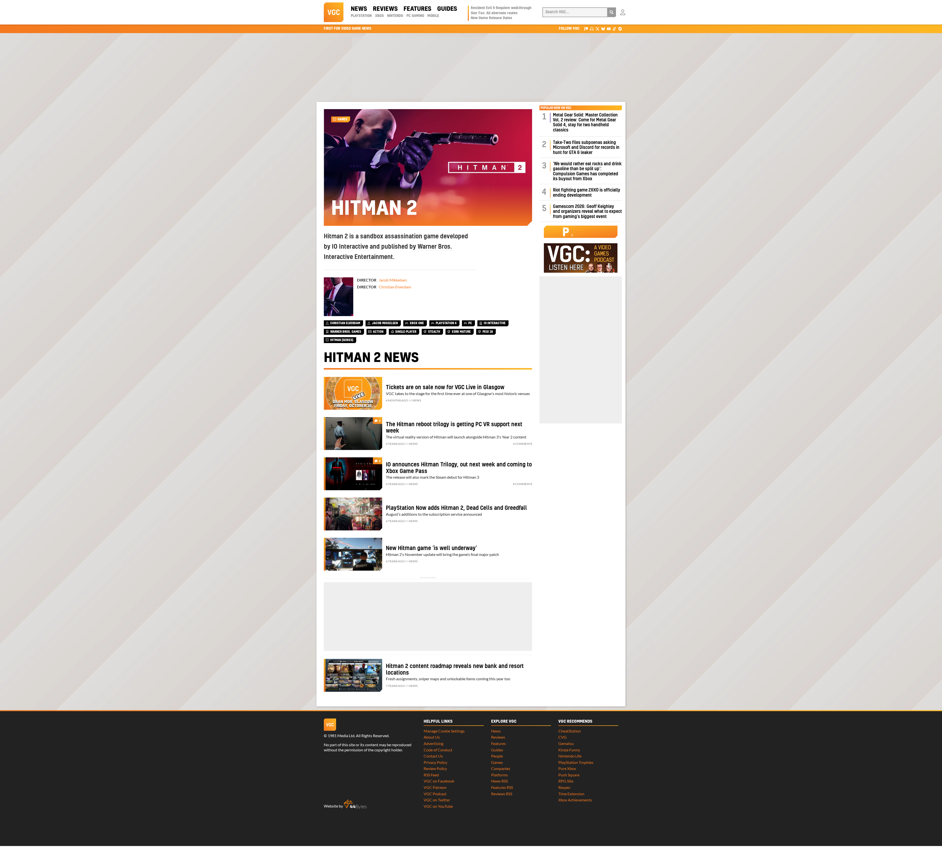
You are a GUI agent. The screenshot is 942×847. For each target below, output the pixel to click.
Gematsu (566, 743)
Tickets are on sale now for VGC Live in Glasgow (445, 387)
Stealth (434, 331)
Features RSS (502, 787)
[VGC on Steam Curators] (620, 28)
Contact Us (433, 756)
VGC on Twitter (437, 799)
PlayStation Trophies (575, 762)
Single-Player (405, 331)
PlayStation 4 (446, 323)
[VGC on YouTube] (609, 28)
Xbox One (417, 323)
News (359, 9)
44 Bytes (355, 804)
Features (417, 9)
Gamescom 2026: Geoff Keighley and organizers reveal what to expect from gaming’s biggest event (587, 212)
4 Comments (522, 444)
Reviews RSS (501, 793)
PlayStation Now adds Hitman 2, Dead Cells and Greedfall (456, 508)
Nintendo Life (569, 756)
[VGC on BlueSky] (603, 28)
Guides (447, 9)
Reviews (385, 9)
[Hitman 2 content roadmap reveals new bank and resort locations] (353, 675)
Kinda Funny (569, 749)
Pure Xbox (567, 768)
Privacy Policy (435, 762)
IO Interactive (350, 247)
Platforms (499, 774)
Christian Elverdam (395, 286)
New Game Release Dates (491, 18)
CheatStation (569, 731)
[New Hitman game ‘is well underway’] (353, 554)
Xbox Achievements (575, 799)
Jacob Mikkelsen (393, 280)
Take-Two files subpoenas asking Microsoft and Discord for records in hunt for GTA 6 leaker (586, 148)
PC (470, 323)
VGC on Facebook (439, 781)
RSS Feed (431, 774)
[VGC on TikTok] (614, 28)
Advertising (433, 743)
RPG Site (565, 781)
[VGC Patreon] (586, 28)
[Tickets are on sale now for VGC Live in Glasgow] (353, 393)
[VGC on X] (597, 28)
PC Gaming (415, 16)
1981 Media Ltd (341, 735)
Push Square (568, 774)
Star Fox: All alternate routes (494, 13)
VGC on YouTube (438, 806)
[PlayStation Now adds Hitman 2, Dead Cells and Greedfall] (353, 514)
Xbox (379, 16)
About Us (432, 737)
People (497, 756)
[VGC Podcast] (592, 28)
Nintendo (395, 16)
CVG (562, 737)
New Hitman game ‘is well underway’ (431, 548)
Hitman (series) (341, 340)
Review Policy (435, 768)
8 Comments (522, 484)
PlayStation (361, 16)
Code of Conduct (438, 749)
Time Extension (571, 793)
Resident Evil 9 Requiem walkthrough (501, 8)
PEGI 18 (488, 331)
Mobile (433, 16)
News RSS (499, 781)
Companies (500, 768)
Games (342, 119)
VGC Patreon (435, 787)
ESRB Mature (461, 331)
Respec (564, 787)
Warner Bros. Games (345, 331)
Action (378, 331)
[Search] (611, 12)
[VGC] (333, 12)
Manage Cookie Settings (444, 731)
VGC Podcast (435, 793)
